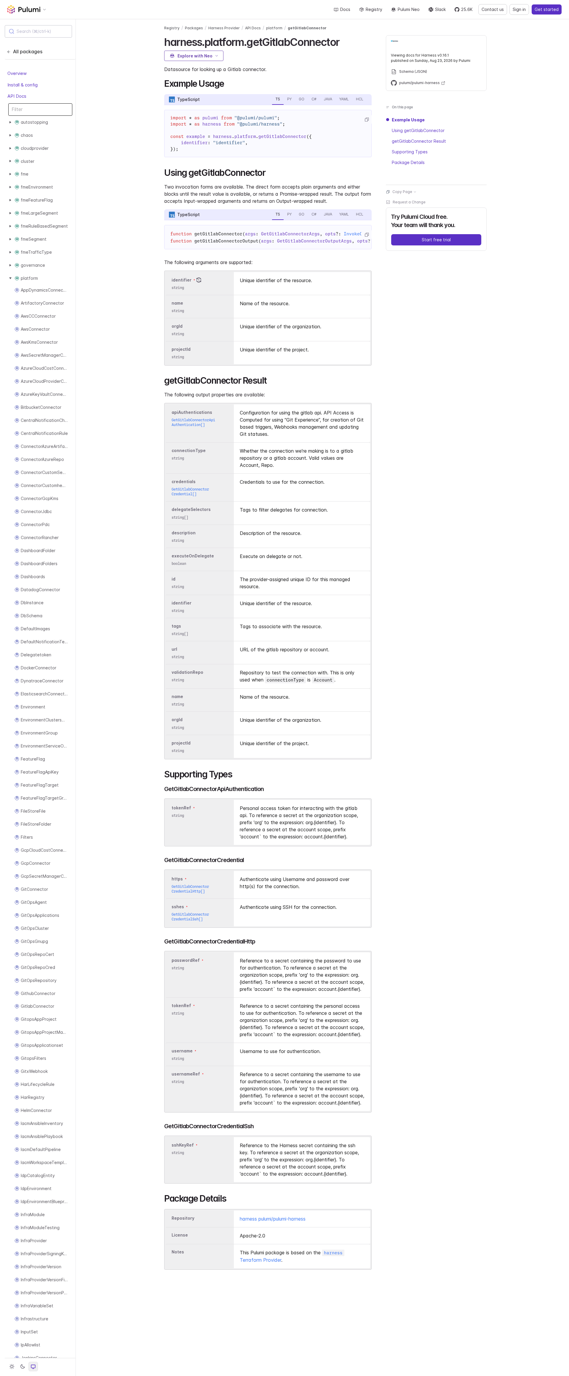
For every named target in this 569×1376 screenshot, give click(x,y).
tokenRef (181, 807)
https (177, 878)
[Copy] (366, 120)
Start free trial (436, 239)
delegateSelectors (191, 509)
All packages (27, 51)
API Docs (16, 96)
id (173, 578)
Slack (440, 9)
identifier (181, 279)
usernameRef (186, 1073)
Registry (374, 9)
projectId (181, 349)
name (177, 303)
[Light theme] (12, 1366)
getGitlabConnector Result (419, 141)
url (174, 649)
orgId (177, 326)
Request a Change (409, 202)
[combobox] (38, 31)
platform (274, 28)
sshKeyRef (183, 1144)
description (184, 532)
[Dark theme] (22, 1366)
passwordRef (186, 960)
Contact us (493, 9)
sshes (178, 906)
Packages (194, 28)
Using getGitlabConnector (418, 130)
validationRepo (187, 672)
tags (176, 625)
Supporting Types (410, 151)
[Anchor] (344, 41)
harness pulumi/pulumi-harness (273, 1219)
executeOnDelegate (193, 555)
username (182, 1050)
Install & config (22, 84)
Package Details (408, 162)
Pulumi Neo (409, 9)
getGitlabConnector (307, 28)
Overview (17, 73)
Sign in (519, 9)
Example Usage (408, 119)
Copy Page (402, 191)
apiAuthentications (192, 412)
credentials (184, 481)
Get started (547, 9)
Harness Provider (224, 28)
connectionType (189, 450)
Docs (345, 9)
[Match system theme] (33, 1366)
